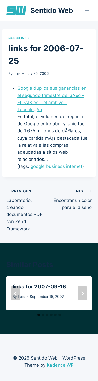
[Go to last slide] (15, 293)
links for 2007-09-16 (39, 286)
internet (74, 166)
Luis (17, 73)
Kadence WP (60, 365)
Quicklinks (18, 38)
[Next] (82, 293)
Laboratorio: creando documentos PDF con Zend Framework (24, 210)
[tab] (38, 315)
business (55, 166)
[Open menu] (87, 10)
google (38, 166)
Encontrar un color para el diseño (73, 199)
